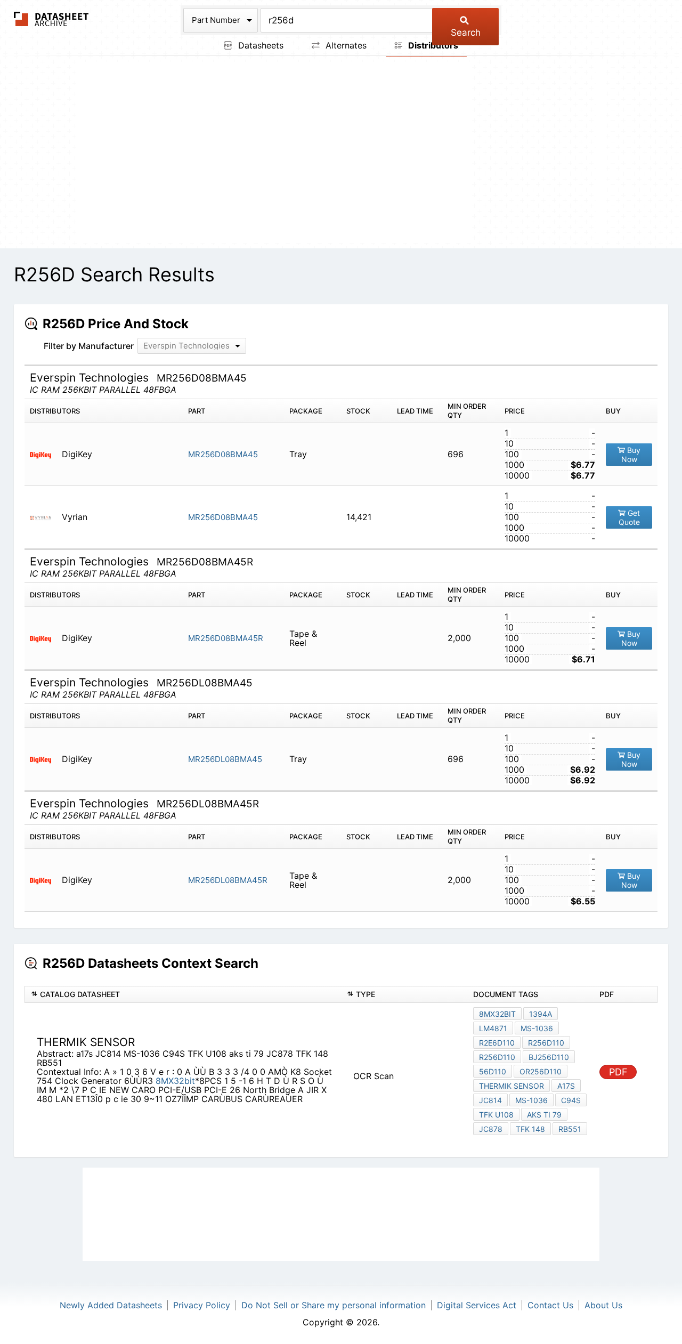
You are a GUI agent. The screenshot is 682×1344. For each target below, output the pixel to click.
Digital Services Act (476, 1305)
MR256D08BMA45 (223, 454)
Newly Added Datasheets (111, 1305)
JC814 (490, 1100)
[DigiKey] (44, 454)
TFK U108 (496, 1114)
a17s (566, 1085)
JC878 (490, 1129)
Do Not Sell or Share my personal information (333, 1305)
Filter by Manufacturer (89, 346)
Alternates (345, 45)
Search (466, 32)
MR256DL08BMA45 (225, 759)
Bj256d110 (549, 1057)
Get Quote (629, 517)
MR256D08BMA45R (225, 638)
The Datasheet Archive (51, 19)
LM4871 (493, 1028)
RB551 (569, 1129)
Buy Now (631, 455)
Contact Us (550, 1305)
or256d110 (540, 1071)
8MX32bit (175, 1080)
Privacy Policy (201, 1305)
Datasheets (259, 45)
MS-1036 (537, 1028)
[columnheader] (183, 994)
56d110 (492, 1071)
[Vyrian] (44, 517)
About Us (603, 1305)
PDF (618, 1072)
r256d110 (546, 1042)
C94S (571, 1100)
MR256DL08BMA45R (227, 880)
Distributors (432, 45)
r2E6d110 (497, 1042)
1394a (540, 1013)
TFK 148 (530, 1129)
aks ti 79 (544, 1114)
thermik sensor (511, 1085)
